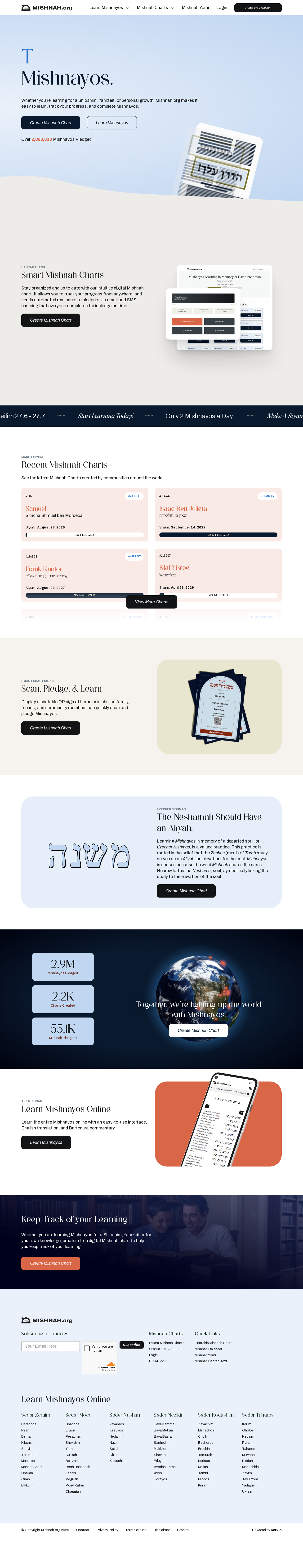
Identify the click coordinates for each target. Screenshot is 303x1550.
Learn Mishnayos (106, 7)
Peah (25, 1430)
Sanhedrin (161, 1442)
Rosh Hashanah (78, 1467)
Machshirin (250, 1467)
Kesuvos (116, 1430)
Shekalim (73, 1442)
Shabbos (73, 1424)
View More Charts (151, 602)
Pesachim (73, 1436)
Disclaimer (162, 1530)
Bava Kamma (164, 1424)
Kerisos (204, 1461)
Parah (246, 1442)
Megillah (72, 1479)
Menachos (206, 1430)
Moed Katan (75, 1485)
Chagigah (73, 1491)
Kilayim (26, 1442)
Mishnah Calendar (208, 1349)
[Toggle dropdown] (127, 8)
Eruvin (70, 1430)
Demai (26, 1436)
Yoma (70, 1449)
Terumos (28, 1455)
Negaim (248, 1436)
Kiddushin (117, 1461)
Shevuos (161, 1455)
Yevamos (117, 1424)
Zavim (247, 1473)
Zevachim (206, 1424)
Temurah (205, 1455)
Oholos (248, 1430)
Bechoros (206, 1442)
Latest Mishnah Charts (166, 1343)
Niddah (247, 1461)
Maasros (28, 1461)
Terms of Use (136, 1530)
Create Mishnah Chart (50, 122)
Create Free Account (258, 7)
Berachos (28, 1424)
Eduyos (159, 1461)
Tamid (203, 1473)
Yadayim (248, 1485)
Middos (203, 1479)
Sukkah (71, 1455)
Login (221, 7)
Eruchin (204, 1449)
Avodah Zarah (165, 1467)
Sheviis (26, 1449)
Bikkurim (28, 1485)
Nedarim (116, 1436)
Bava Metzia (163, 1430)
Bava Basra (163, 1436)
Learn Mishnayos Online (66, 1399)
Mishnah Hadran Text (211, 1361)
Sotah (114, 1449)
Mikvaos (248, 1455)
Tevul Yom (250, 1479)
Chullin (203, 1436)
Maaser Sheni (31, 1467)
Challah (27, 1473)
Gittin (114, 1455)
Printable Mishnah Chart (213, 1343)
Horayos (160, 1479)
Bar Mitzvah (158, 1361)
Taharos (248, 1449)
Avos (158, 1473)
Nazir (114, 1442)
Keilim (246, 1424)
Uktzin (247, 1491)
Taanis (71, 1473)
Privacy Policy (107, 1530)
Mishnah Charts (152, 7)
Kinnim (203, 1485)
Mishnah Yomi (195, 7)
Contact (82, 1530)
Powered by (267, 1530)
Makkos (160, 1449)
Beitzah (72, 1461)
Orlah (25, 1479)
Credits (183, 1530)
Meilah (203, 1467)
